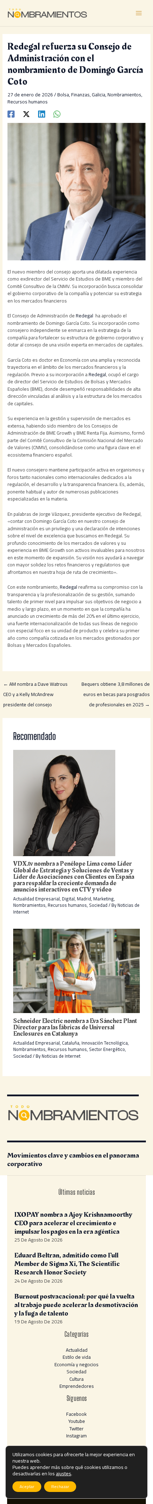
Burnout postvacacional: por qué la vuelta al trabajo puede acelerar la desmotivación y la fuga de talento (76, 1305)
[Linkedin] (41, 113)
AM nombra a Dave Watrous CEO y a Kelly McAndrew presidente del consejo (35, 684)
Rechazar (60, 1486)
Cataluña (70, 1043)
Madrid (84, 898)
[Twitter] (26, 113)
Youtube (76, 1421)
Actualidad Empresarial (36, 898)
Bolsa (63, 94)
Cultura (76, 1379)
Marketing (103, 898)
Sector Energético (107, 1049)
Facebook (76, 1414)
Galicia (98, 94)
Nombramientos (124, 94)
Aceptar (27, 1486)
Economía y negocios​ (76, 1364)
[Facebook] (11, 113)
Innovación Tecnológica (104, 1043)
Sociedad (98, 905)
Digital (68, 898)
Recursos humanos (27, 101)
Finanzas (80, 94)
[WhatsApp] (56, 113)
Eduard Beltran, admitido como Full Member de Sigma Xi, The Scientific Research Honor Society (67, 1264)
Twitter (76, 1428)
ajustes (63, 1473)
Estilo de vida (77, 1357)
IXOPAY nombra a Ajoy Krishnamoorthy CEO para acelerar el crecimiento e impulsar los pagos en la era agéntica (73, 1223)
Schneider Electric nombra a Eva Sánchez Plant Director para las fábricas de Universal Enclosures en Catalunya (75, 1027)
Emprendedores (76, 1386)
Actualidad (77, 1350)
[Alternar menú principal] (139, 13)
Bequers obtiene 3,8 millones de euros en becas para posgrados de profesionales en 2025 (115, 684)
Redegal (85, 315)
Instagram (76, 1435)
